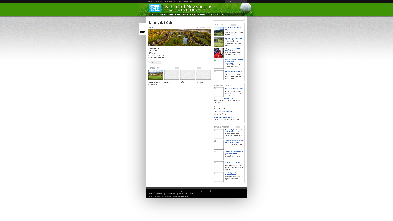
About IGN (151, 1)
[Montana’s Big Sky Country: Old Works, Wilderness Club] (219, 134)
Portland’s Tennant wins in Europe (224, 117)
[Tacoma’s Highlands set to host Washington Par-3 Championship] (219, 64)
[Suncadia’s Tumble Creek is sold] (219, 31)
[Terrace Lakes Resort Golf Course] (203, 75)
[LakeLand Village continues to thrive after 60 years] (219, 42)
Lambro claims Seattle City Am (223, 111)
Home (152, 15)
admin (151, 27)
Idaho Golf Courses (165, 19)
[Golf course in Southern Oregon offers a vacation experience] (219, 145)
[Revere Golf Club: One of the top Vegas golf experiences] (219, 155)
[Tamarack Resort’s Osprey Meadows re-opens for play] (155, 75)
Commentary (213, 15)
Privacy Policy (188, 1)
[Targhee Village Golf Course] (187, 75)
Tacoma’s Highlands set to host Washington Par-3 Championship (234, 61)
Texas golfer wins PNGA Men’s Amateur (225, 99)
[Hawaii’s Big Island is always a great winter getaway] (219, 177)
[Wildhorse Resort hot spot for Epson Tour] (219, 75)
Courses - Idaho (156, 63)
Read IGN (224, 15)
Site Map (180, 1)
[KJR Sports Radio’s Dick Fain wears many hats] (219, 53)
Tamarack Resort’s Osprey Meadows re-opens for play (154, 82)
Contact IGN (159, 1)
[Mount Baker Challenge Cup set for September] (219, 92)
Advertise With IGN (170, 1)
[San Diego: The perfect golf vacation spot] (219, 166)
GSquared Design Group (182, 196)
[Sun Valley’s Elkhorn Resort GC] (171, 75)
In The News (202, 15)
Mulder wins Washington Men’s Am (224, 105)
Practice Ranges (189, 15)
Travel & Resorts (174, 15)
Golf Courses (161, 15)
